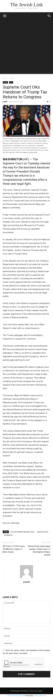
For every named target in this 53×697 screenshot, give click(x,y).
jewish (5, 102)
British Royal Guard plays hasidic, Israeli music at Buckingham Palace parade (39, 550)
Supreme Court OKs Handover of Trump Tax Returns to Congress (25, 91)
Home (5, 78)
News (12, 78)
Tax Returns (8, 535)
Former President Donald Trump (22, 532)
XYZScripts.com (40, 695)
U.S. (11, 82)
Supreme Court (42, 532)
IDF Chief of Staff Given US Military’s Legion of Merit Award (14, 549)
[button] (4, 16)
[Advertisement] (26, 47)
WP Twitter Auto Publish (15, 695)
